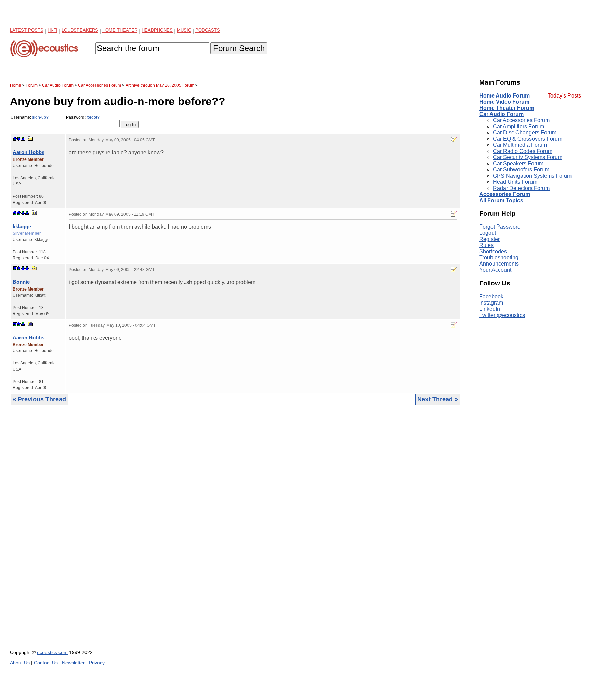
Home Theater (119, 30)
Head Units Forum (515, 182)
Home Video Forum (504, 102)
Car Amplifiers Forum (518, 126)
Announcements (499, 264)
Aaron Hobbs (28, 152)
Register (489, 239)
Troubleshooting (498, 257)
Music (184, 30)
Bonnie (21, 282)
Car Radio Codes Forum (522, 151)
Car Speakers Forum (518, 163)
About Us (20, 662)
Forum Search (239, 48)
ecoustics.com (52, 652)
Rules (486, 245)
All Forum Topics (501, 200)
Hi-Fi (52, 30)
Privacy (97, 662)
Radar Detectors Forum (521, 188)
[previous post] (19, 213)
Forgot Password (500, 227)
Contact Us (46, 662)
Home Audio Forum (504, 96)
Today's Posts (564, 96)
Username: (30, 117)
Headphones (157, 30)
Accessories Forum (504, 194)
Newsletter (73, 662)
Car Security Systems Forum (527, 157)
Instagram (491, 303)
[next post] (19, 139)
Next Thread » (437, 399)
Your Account (495, 270)
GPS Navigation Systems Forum (532, 176)
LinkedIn (489, 309)
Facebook (491, 296)
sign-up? (40, 117)
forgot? (93, 117)
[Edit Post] (453, 139)
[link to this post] (30, 138)
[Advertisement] (215, 525)
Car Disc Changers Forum (524, 133)
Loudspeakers (80, 30)
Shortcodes (493, 251)
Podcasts (207, 30)
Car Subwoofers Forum (521, 169)
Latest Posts (26, 30)
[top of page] (15, 139)
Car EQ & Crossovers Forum (527, 139)
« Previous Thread (39, 399)
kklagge (22, 226)
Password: (83, 117)
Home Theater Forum (506, 108)
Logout (487, 233)
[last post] (23, 139)
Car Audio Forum (501, 114)
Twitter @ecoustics (502, 315)
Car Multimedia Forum (520, 145)
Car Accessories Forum (521, 120)
